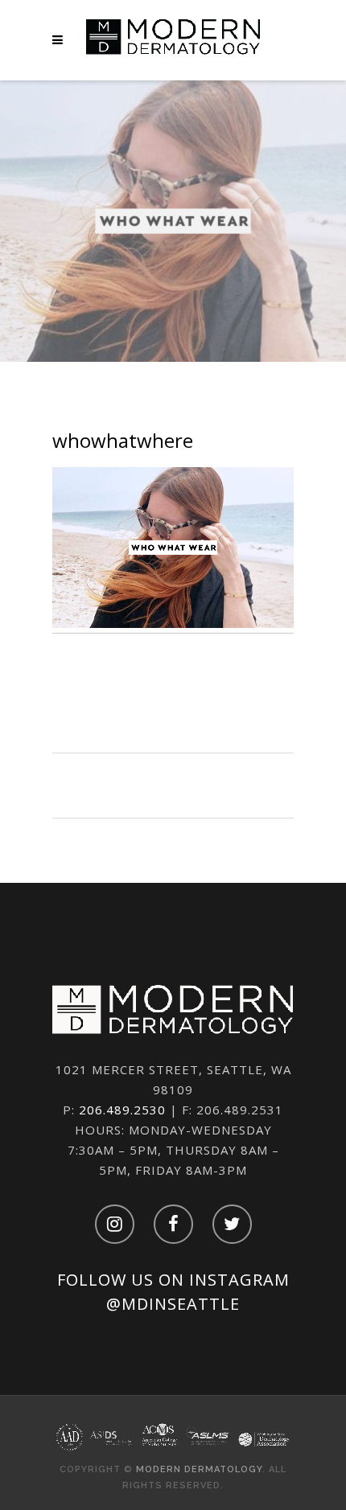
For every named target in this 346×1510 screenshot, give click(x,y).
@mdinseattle (173, 1304)
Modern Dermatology (199, 1469)
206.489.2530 (122, 1110)
